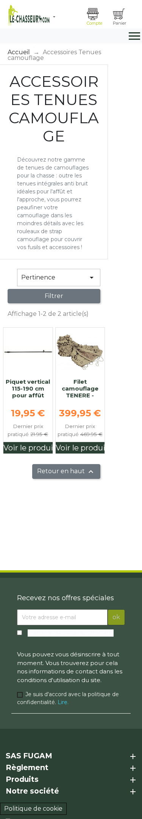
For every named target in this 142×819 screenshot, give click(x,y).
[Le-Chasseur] (28, 15)
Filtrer (54, 296)
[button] (67, 17)
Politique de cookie (33, 808)
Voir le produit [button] (28, 447)
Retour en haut (66, 471)
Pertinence (58, 277)
